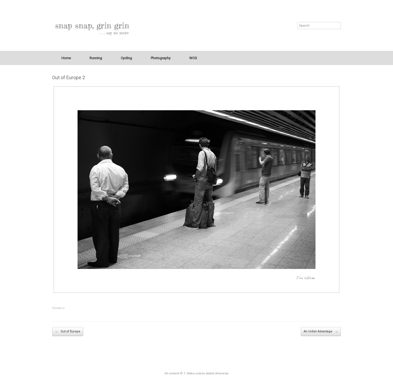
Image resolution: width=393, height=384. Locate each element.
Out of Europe (67, 331)
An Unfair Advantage (321, 331)
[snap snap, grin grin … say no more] (92, 25)
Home (66, 58)
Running (96, 58)
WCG (193, 58)
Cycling (126, 58)
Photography (161, 58)
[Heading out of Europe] (196, 189)
